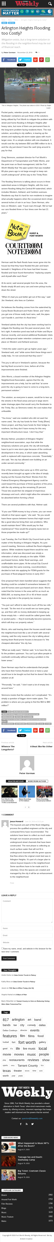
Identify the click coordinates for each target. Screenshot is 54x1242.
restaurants (17, 1060)
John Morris (32, 724)
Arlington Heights (20, 712)
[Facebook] (21, 1124)
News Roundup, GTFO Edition (25, 800)
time (34, 1071)
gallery (42, 1042)
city (22, 1025)
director (23, 1030)
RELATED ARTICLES (16, 781)
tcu (42, 1065)
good (5, 1048)
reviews (33, 1060)
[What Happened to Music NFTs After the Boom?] (8, 1147)
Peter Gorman (10, 52)
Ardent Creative (26, 1239)
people (44, 1054)
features (19, 717)
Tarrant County (28, 1065)
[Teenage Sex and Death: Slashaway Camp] (8, 1161)
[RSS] (27, 1124)
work (41, 1071)
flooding (28, 717)
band (37, 1019)
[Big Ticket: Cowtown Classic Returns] (8, 1174)
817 (10, 712)
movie (7, 1054)
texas (7, 1071)
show (46, 1060)
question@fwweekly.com (32, 1118)
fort (13, 1042)
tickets (27, 1071)
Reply (12, 883)
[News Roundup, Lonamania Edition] (44, 792)
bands (7, 1025)
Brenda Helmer (7, 717)
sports (5, 1065)
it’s (11, 1049)
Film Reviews (7, 1204)
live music (29, 1048)
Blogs (3, 1208)
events (34, 1030)
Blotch (4, 1195)
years (20, 1076)
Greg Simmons (7, 724)
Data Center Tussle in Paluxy (25, 975)
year (13, 1076)
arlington (18, 1019)
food (41, 1036)
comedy (31, 1025)
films (31, 1036)
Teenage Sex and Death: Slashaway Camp (30, 1158)
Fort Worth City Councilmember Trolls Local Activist (9, 800)
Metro (11, 23)
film (22, 1036)
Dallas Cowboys (10, 1030)
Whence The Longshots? (8, 748)
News (4, 23)
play (4, 1060)
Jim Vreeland (20, 724)
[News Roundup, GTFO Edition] (27, 792)
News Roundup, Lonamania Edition (43, 800)
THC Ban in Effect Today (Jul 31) (21, 988)
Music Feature (7, 1217)
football (6, 1042)
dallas (42, 1025)
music (31, 1054)
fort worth (27, 1042)
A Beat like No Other (41, 746)
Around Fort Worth (9, 1199)
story (48, 724)
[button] (49, 4)
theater (18, 1070)
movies (19, 1054)
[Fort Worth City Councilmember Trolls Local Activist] (9, 792)
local (41, 724)
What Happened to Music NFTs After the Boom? (33, 1144)
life (18, 1048)
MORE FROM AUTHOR (37, 781)
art (29, 1019)
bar (15, 1025)
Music (3, 1212)
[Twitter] (33, 1124)
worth (6, 1075)
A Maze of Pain (21, 994)
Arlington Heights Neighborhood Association (20, 714)
